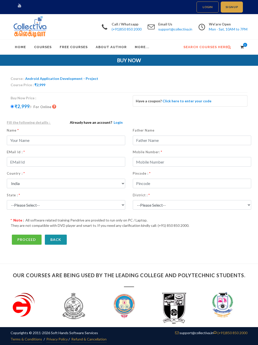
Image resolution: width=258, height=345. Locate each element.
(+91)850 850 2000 (127, 29)
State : (12, 195)
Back (55, 239)
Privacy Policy (57, 339)
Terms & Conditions (26, 339)
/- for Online (33, 106)
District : (140, 195)
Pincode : (140, 173)
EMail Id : (15, 152)
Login (207, 7)
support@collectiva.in (175, 29)
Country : (15, 173)
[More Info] (55, 107)
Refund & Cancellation (89, 339)
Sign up (231, 7)
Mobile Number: (146, 152)
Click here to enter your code (187, 101)
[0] (241, 46)
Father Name (143, 130)
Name (13, 130)
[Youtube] (19, 5)
